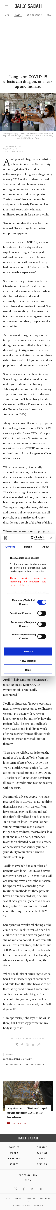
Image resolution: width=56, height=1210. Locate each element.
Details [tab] (28, 546)
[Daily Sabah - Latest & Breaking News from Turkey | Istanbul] (28, 6)
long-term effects (12, 1064)
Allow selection (28, 660)
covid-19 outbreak (11, 1059)
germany (27, 1059)
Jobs (8, 1198)
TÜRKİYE (42, 1147)
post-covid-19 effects (33, 1064)
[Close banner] (51, 538)
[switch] (41, 613)
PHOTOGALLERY (19, 1123)
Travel (50, 15)
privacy (18, 1198)
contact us (45, 1198)
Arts (42, 1158)
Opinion (42, 1164)
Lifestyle (14, 1158)
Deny (28, 670)
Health (18, 15)
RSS (28, 1202)
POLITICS (14, 1147)
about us (31, 1198)
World (14, 1153)
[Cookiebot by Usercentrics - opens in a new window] (32, 538)
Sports (14, 1164)
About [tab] (45, 546)
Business (42, 1153)
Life (7, 15)
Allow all (28, 651)
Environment (34, 15)
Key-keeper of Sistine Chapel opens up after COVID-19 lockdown (27, 1113)
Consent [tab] (10, 546)
